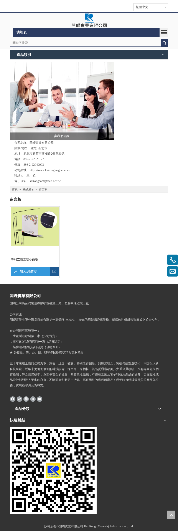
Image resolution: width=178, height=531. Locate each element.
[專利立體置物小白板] (35, 226)
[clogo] (89, 20)
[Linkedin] (26, 399)
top (171, 515)
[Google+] (19, 399)
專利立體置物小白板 (24, 259)
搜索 (164, 42)
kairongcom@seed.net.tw (45, 181)
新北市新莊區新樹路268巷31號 (43, 153)
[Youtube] (39, 399)
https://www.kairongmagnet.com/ (50, 170)
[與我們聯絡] (62, 101)
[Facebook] (12, 399)
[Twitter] (33, 399)
